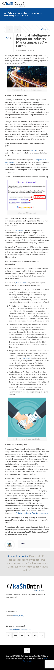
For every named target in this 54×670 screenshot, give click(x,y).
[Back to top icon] (27, 650)
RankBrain (27, 358)
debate (33, 150)
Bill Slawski (19, 230)
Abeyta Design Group (19, 534)
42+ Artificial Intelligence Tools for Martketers (30, 513)
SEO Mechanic (22, 283)
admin (23, 543)
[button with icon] (9, 635)
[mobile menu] (50, 4)
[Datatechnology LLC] (14, 4)
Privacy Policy (18, 616)
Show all (45, 29)
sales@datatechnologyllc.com (20, 629)
